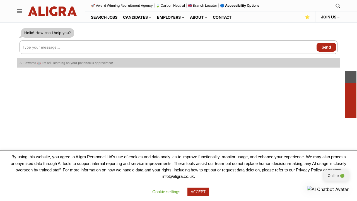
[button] (20, 11)
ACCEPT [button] (198, 192)
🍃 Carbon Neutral (170, 5)
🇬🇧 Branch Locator (202, 5)
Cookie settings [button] (166, 191)
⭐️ (307, 17)
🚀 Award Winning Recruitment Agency (122, 5)
